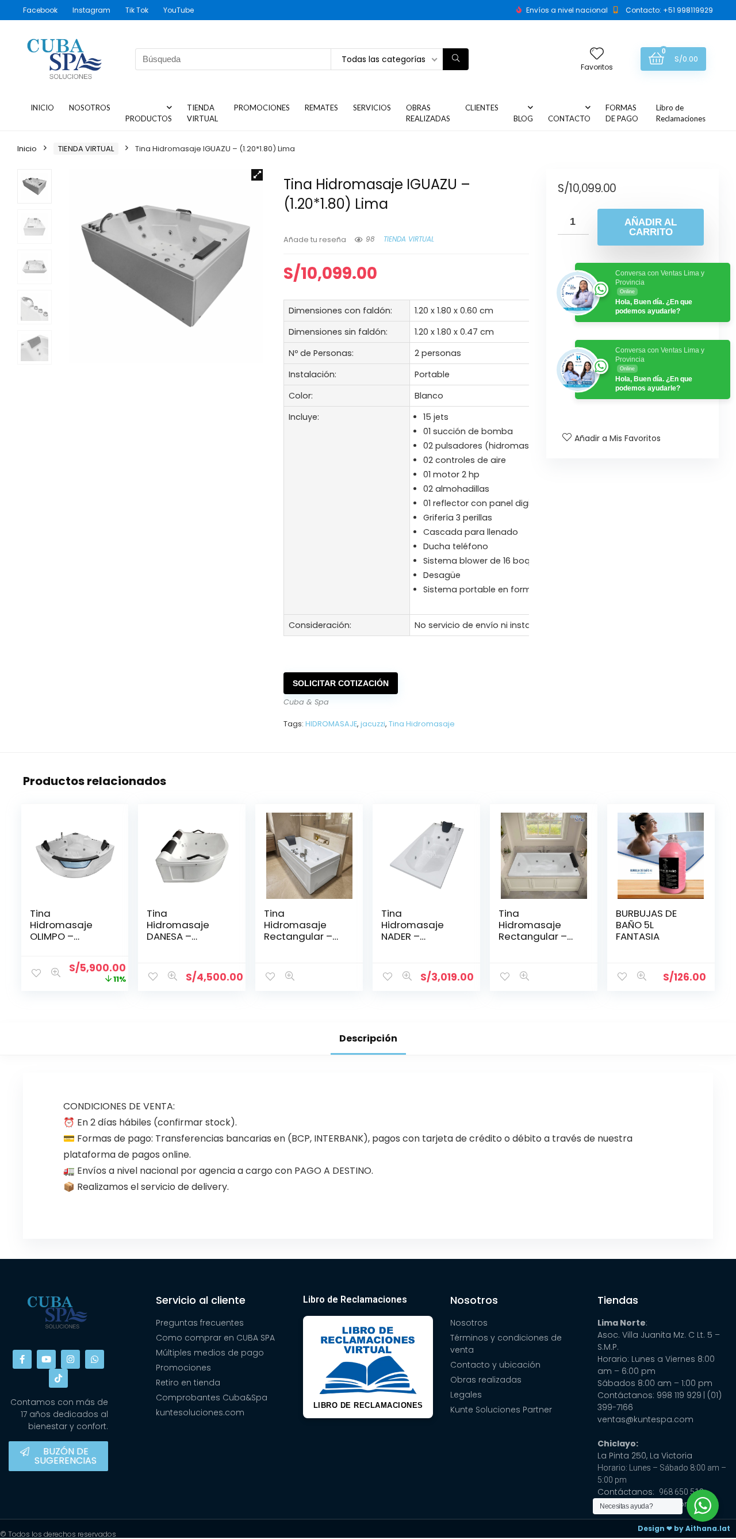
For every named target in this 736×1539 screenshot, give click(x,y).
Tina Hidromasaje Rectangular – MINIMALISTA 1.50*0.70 (533, 936)
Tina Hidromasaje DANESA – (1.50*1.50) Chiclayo (178, 936)
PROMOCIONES (262, 107)
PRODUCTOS (148, 118)
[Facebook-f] (22, 1359)
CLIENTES (482, 107)
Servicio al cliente (201, 1300)
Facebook (40, 10)
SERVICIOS (372, 107)
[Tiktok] (58, 1378)
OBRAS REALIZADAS (428, 113)
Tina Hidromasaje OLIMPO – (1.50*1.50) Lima (66, 930)
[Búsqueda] (456, 59)
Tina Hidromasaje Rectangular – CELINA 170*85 (298, 930)
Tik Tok (136, 10)
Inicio (27, 148)
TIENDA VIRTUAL (202, 113)
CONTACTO (569, 118)
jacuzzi (373, 724)
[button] (257, 175)
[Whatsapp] (94, 1359)
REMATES (321, 107)
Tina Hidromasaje (422, 724)
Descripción (368, 1038)
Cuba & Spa (306, 702)
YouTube (178, 10)
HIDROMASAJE (331, 724)
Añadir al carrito (650, 227)
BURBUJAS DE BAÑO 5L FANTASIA (646, 924)
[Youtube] (46, 1359)
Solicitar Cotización (341, 683)
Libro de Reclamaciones (681, 113)
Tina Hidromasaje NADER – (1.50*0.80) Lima (419, 930)
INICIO (42, 107)
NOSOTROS (89, 107)
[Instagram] (70, 1359)
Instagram (91, 10)
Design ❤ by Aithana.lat (684, 1528)
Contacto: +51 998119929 (669, 10)
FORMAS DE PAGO (621, 113)
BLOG (523, 118)
